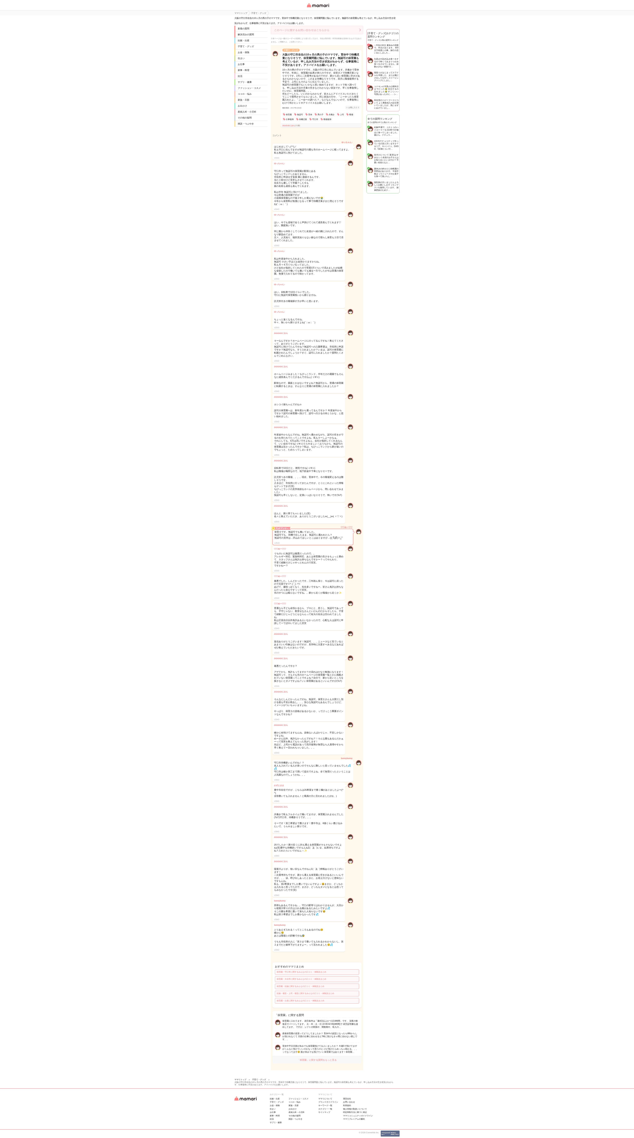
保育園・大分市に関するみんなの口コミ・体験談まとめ (301, 979)
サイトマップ (324, 1112)
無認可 (300, 114)
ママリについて (325, 1099)
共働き (332, 114)
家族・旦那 (243, 100)
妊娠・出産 (243, 40)
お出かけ (242, 105)
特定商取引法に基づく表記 (355, 1112)
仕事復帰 (290, 119)
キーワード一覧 (325, 1105)
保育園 (289, 114)
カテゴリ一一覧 (325, 1109)
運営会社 (347, 1099)
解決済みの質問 (246, 34)
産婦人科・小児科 (247, 111)
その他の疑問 (245, 117)
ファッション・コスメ (249, 88)
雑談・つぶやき (246, 123)
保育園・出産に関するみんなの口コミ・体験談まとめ (300, 1001)
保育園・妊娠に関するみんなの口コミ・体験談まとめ (300, 986)
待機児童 (303, 119)
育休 (310, 114)
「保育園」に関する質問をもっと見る (317, 1060)
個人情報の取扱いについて (355, 1109)
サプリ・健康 (245, 82)
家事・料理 (243, 70)
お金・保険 (243, 52)
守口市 (315, 119)
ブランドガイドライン (328, 1102)
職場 (351, 114)
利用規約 (347, 1105)
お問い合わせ (349, 1102)
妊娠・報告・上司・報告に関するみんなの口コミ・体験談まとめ (305, 993)
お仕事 (241, 64)
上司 (342, 114)
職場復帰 (327, 119)
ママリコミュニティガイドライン (358, 1116)
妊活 (240, 76)
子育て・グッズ (246, 46)
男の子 (320, 114)
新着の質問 (243, 28)
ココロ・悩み (245, 94)
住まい (241, 58)
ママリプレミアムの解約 (354, 1119)
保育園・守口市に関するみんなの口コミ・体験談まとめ (301, 972)
